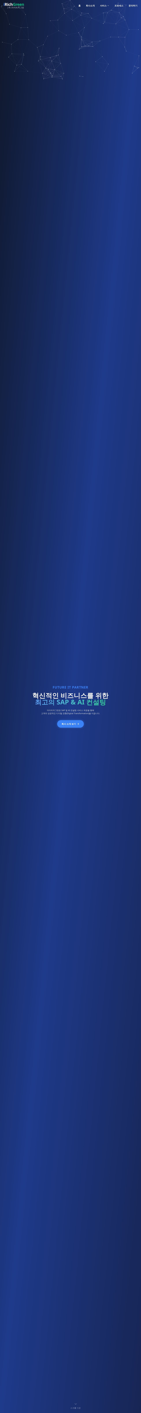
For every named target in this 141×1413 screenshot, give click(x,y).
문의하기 (133, 5)
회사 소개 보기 (69, 723)
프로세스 (119, 5)
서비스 (103, 5)
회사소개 (90, 5)
